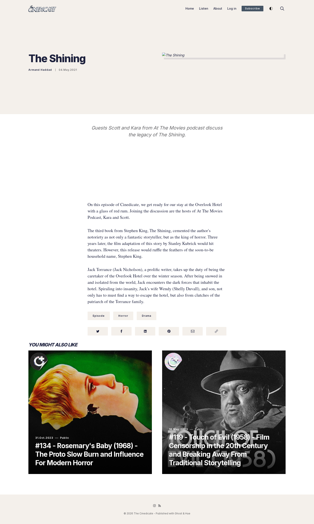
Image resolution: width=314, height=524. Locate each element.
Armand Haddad (40, 69)
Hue (187, 513)
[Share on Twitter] (98, 331)
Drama (146, 315)
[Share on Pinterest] (169, 331)
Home (189, 8)
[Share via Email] (192, 331)
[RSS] (159, 505)
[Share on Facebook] (121, 331)
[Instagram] (154, 505)
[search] (282, 8)
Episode (99, 315)
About (217, 8)
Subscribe (252, 8)
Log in (231, 8)
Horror (123, 315)
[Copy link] (216, 331)
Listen (203, 8)
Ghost (178, 513)
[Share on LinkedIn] (145, 331)
